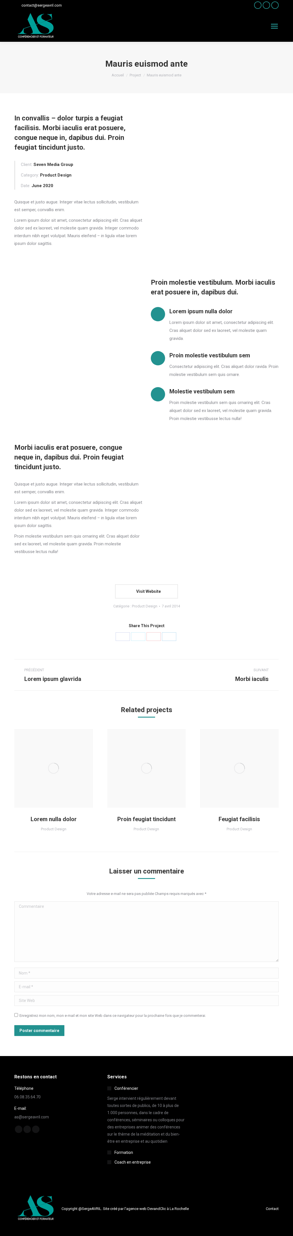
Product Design (144, 606)
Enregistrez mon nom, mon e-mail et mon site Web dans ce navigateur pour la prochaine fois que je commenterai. (112, 1015)
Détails (53, 768)
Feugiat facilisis (239, 819)
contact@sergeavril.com (41, 5)
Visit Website (148, 591)
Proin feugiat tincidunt (146, 819)
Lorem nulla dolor (54, 819)
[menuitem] (272, 1208)
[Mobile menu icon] (274, 26)
